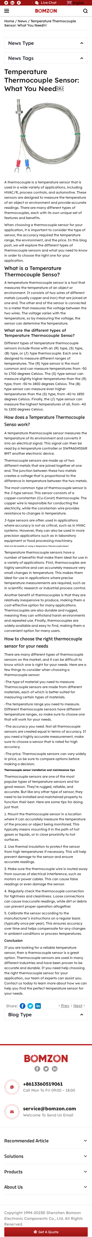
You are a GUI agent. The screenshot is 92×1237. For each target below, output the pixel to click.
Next (77, 1005)
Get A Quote (48, 1232)
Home (9, 21)
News (22, 21)
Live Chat (48, 2)
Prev (65, 1005)
